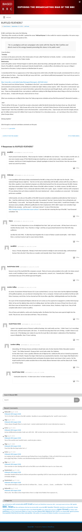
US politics (55, 513)
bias (66, 507)
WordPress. (51, 527)
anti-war (26, 26)
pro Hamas (16, 511)
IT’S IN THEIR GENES (74, 136)
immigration (23, 509)
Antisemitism (50, 504)
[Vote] (74, 168)
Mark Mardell (37, 510)
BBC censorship (40, 507)
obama (43, 509)
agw (3, 504)
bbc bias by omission (30, 507)
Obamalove (54, 509)
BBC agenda (73, 504)
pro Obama (38, 511)
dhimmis (9, 509)
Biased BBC (70, 507)
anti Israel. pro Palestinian (39, 504)
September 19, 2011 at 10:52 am (24, 175)
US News (49, 513)
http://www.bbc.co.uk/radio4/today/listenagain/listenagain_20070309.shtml (24, 82)
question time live (11, 513)
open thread (62, 509)
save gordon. (29, 513)
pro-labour (72, 509)
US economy (43, 513)
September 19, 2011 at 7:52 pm (34, 372)
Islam (27, 509)
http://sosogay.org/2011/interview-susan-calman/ (24, 209)
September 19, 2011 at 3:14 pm (27, 246)
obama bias (48, 509)
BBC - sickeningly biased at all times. (61, 504)
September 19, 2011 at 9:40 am (23, 152)
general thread (15, 509)
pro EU (11, 511)
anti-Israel (28, 504)
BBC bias (8, 506)
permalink (12, 128)
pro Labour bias (30, 511)
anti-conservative (18, 504)
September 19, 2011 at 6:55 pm (30, 344)
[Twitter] (79, 2)
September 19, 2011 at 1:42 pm (29, 267)
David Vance (7, 26)
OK (76, 400)
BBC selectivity (61, 507)
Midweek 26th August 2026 (12, 414)
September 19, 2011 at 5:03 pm (31, 324)
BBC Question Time (51, 507)
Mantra (44, 527)
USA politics (36, 513)
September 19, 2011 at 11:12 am (23, 221)
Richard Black (21, 513)
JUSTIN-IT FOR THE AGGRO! (10, 136)
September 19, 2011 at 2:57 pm (27, 287)
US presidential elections (64, 513)
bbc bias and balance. (19, 507)
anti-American (8, 504)
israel (31, 509)
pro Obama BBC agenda (67, 511)
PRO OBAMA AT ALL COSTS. (51, 511)
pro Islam (22, 511)
